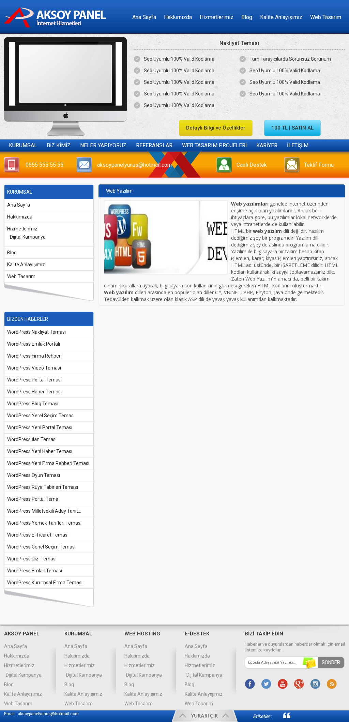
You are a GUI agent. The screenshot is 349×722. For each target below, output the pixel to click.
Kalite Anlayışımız (281, 17)
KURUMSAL (23, 145)
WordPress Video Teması (34, 368)
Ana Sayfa (144, 17)
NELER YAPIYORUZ (103, 145)
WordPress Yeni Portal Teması (39, 427)
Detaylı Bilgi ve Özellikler (215, 128)
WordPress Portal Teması (34, 379)
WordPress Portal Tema (32, 499)
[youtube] (282, 684)
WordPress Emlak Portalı (33, 344)
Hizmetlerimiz (216, 17)
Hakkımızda (178, 17)
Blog (246, 17)
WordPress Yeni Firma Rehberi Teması (48, 463)
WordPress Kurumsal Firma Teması (44, 582)
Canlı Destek (252, 165)
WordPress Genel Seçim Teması (41, 547)
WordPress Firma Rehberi (34, 356)
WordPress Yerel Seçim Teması (41, 415)
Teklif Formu (319, 165)
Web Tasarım (325, 17)
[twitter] (266, 684)
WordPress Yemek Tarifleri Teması (44, 523)
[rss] (332, 684)
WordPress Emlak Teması (34, 570)
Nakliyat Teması (239, 43)
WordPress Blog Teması (32, 403)
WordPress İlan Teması (32, 439)
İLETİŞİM (297, 145)
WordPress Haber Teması (34, 391)
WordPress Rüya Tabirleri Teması (42, 487)
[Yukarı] (204, 715)
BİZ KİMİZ (59, 145)
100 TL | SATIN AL (292, 128)
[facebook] (250, 684)
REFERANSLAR (154, 145)
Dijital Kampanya (28, 237)
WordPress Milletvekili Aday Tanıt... (44, 511)
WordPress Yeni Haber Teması (39, 451)
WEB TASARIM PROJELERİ (214, 145)
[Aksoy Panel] (57, 32)
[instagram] (315, 684)
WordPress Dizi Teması (32, 558)
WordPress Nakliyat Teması (36, 332)
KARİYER (266, 145)
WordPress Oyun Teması (33, 475)
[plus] (299, 684)
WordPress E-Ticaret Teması (38, 535)
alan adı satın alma (312, 715)
